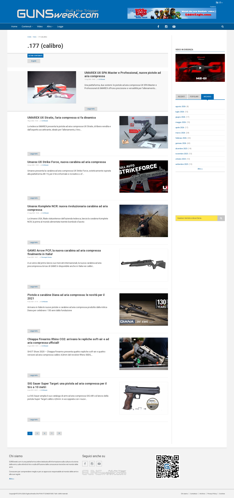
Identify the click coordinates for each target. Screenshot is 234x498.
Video (40, 26)
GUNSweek (102, 79)
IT (219, 2)
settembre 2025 (182, 164)
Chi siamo (184, 493)
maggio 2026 (181, 122)
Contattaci (193, 493)
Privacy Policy (212, 493)
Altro (49, 26)
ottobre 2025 (181, 159)
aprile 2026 (180, 127)
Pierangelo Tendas (46, 257)
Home (14, 26)
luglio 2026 (180, 112)
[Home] (58, 12)
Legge (60, 26)
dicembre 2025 (181, 148)
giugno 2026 (180, 117)
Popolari (194, 97)
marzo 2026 (180, 133)
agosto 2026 (181, 106)
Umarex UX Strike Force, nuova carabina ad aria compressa (66, 162)
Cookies (222, 493)
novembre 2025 (182, 154)
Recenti (181, 97)
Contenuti (26, 26)
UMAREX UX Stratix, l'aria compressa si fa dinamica (61, 117)
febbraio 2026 (181, 138)
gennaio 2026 (181, 143)
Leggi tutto (91, 109)
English (33, 61)
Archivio (209, 97)
